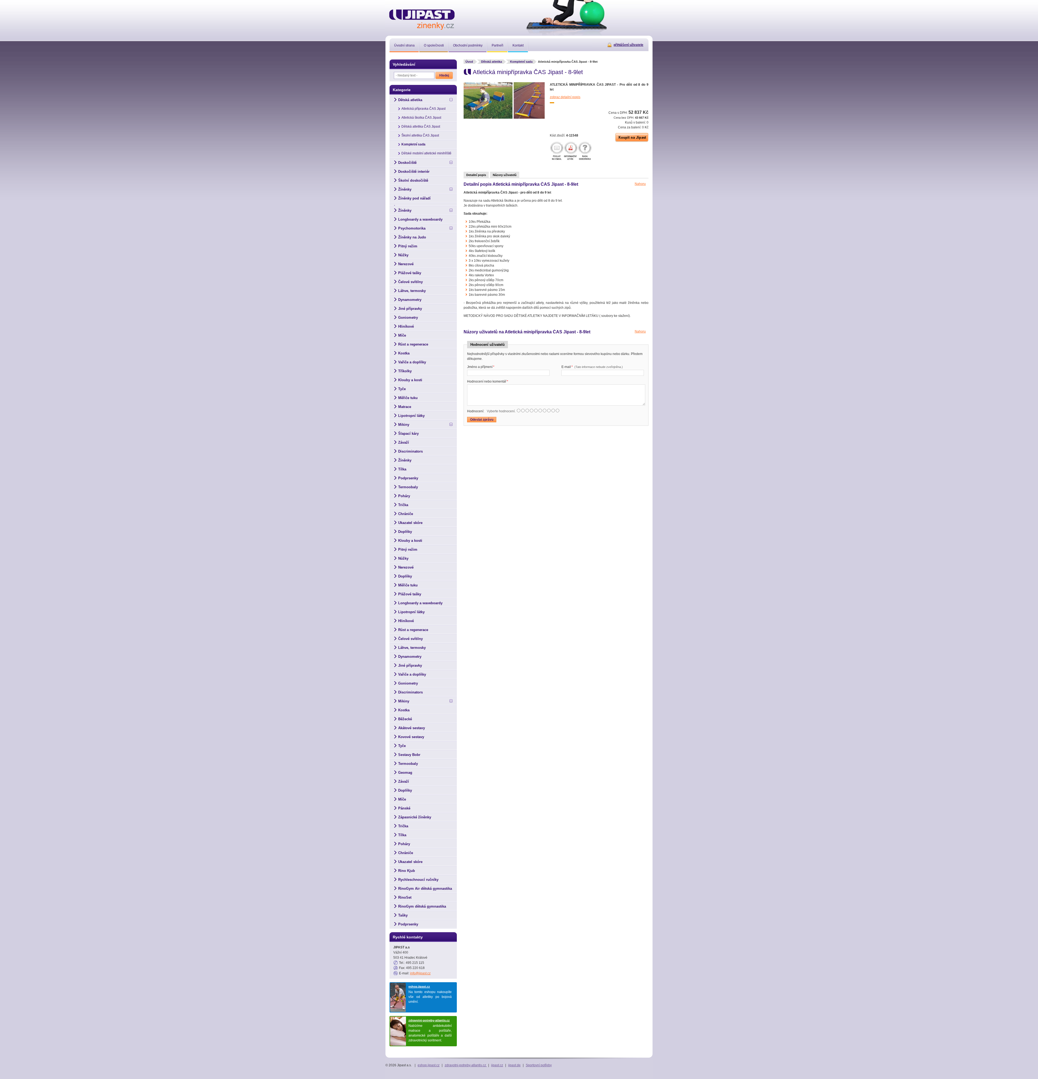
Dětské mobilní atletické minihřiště (426, 153)
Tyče (402, 389)
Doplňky (405, 532)
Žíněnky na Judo (412, 237)
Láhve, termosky (412, 291)
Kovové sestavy (411, 737)
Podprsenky (408, 478)
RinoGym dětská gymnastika (422, 906)
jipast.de (514, 1065)
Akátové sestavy (411, 728)
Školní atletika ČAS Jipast (420, 135)
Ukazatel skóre (410, 523)
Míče (402, 335)
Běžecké (405, 719)
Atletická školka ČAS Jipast (421, 117)
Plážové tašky (409, 273)
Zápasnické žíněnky (414, 817)
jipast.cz (497, 1065)
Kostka (404, 353)
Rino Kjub (406, 871)
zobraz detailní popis (565, 97)
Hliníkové (406, 326)
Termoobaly (408, 487)
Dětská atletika (491, 61)
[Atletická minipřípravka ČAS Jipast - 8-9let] (504, 117)
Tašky (403, 915)
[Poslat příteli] (557, 151)
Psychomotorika (411, 228)
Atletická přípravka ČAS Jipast (423, 109)
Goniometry (408, 318)
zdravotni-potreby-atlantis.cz (429, 1020)
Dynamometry (409, 300)
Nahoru (640, 184)
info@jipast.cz (420, 973)
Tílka (402, 469)
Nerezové (406, 264)
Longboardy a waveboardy (420, 219)
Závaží (403, 442)
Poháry (404, 496)
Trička (403, 505)
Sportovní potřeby (539, 1065)
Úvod (469, 61)
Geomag (405, 773)
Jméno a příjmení (480, 367)
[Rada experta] (585, 151)
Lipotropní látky (411, 416)
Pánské (404, 808)
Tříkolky (405, 371)
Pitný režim (407, 246)
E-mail (592, 367)
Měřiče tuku (408, 398)
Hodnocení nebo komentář (487, 381)
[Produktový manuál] (571, 151)
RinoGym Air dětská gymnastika (425, 889)
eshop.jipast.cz (419, 986)
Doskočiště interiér (414, 172)
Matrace (404, 407)
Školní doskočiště (413, 180)
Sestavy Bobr (409, 755)
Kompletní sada (521, 61)
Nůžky (403, 255)
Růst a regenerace (413, 344)
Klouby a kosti (410, 380)
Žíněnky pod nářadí (414, 198)
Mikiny (403, 425)
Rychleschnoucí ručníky (418, 880)
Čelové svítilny (410, 282)
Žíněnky (404, 189)
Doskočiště (407, 163)
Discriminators (410, 451)
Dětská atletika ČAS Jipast (420, 126)
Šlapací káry (408, 433)
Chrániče (405, 514)
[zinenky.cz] (422, 19)
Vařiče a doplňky (412, 362)
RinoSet (404, 897)
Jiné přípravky (410, 309)
